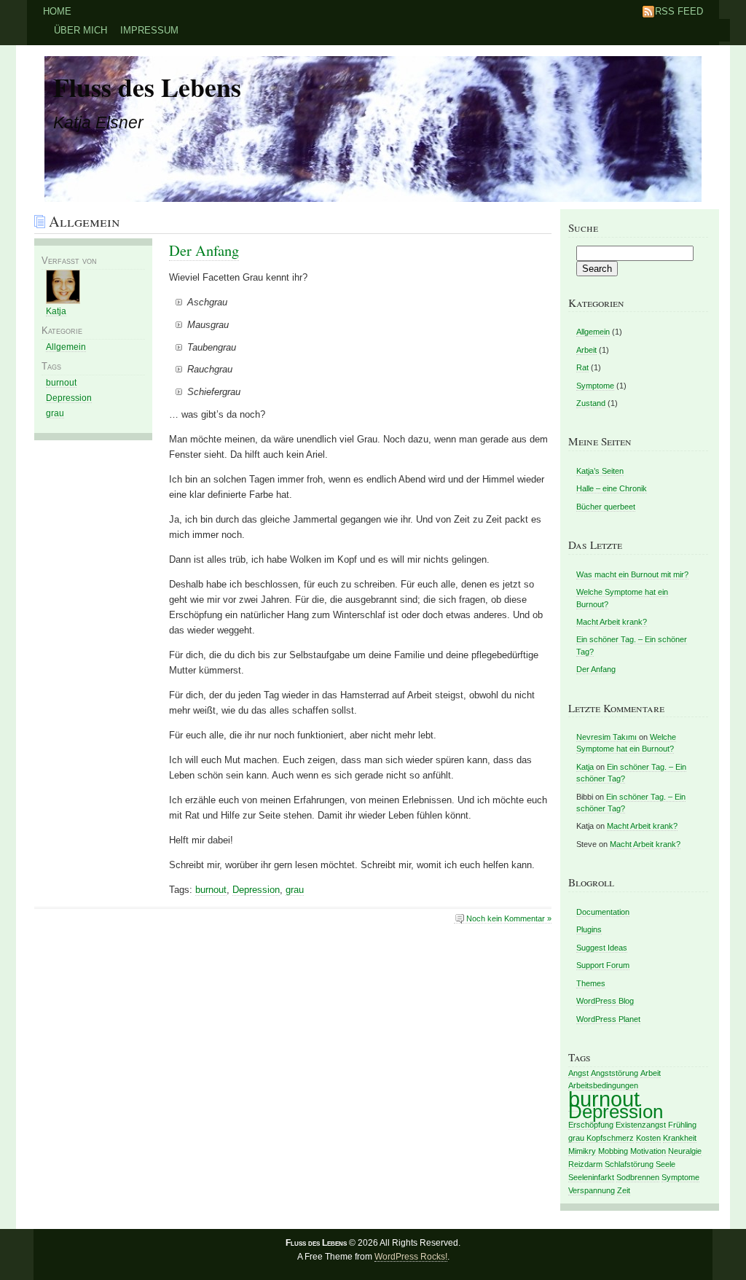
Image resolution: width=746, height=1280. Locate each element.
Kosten (648, 1137)
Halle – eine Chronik (611, 488)
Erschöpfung (590, 1124)
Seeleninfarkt (591, 1177)
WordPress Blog (605, 1000)
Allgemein (66, 347)
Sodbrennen (637, 1177)
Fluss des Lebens (147, 87)
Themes (590, 983)
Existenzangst (641, 1124)
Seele (665, 1164)
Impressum (149, 30)
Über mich (80, 30)
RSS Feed (679, 11)
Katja (56, 311)
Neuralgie (685, 1151)
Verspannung (591, 1190)
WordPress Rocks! (410, 1256)
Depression (256, 889)
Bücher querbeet (605, 506)
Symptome (595, 385)
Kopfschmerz (610, 1137)
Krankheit (679, 1137)
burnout (211, 889)
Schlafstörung (629, 1164)
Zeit (623, 1190)
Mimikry (582, 1151)
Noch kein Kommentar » (508, 918)
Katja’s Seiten (600, 471)
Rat (582, 367)
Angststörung (614, 1073)
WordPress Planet (608, 1019)
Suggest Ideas (601, 947)
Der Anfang (204, 250)
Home (57, 11)
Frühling (682, 1124)
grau (295, 889)
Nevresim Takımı (606, 737)
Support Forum (602, 965)
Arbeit (586, 350)
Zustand (590, 403)
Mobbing (613, 1151)
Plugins (589, 929)
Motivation (648, 1151)
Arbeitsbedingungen (603, 1085)
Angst (578, 1073)
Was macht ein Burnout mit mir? (632, 574)
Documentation (602, 912)
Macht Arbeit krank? (611, 621)
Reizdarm (585, 1164)
